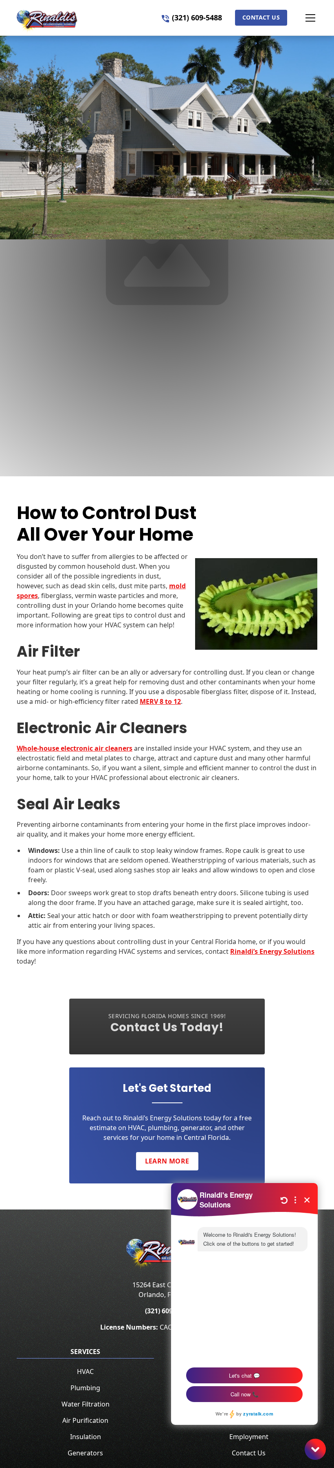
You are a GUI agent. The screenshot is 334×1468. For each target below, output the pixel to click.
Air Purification (85, 1420)
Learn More (167, 1161)
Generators (85, 1452)
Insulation (85, 1436)
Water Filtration (86, 1404)
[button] (302, 18)
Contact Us (261, 17)
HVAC (85, 1371)
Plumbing (85, 1387)
